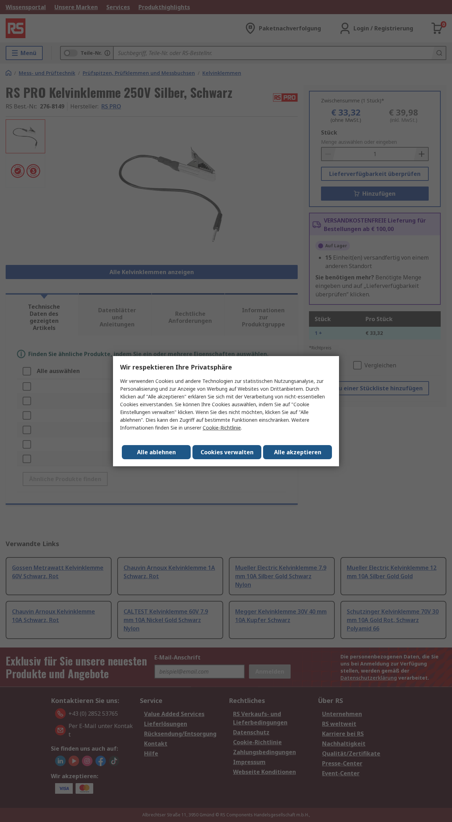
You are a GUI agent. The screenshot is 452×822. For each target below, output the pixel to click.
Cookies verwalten (227, 452)
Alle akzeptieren (297, 452)
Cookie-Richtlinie (222, 427)
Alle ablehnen (156, 452)
